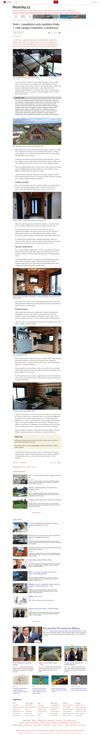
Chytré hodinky (73, 725)
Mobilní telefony (28, 725)
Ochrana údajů (59, 730)
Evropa (29, 539)
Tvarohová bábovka (55, 711)
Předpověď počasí (42, 720)
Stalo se (22, 10)
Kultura (58, 10)
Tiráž (37, 730)
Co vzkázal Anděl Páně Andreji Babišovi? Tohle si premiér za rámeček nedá (43, 524)
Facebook (18, 730)
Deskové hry (60, 725)
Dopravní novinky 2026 (81, 709)
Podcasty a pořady (42, 12)
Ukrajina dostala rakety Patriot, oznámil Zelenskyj (43, 608)
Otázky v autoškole (80, 713)
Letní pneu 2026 (79, 705)
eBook (51, 32)
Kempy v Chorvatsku (68, 705)
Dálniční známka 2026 (81, 707)
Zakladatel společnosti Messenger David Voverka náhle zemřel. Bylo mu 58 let (44, 548)
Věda (26, 12)
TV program (66, 12)
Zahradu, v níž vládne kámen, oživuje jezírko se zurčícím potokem (42, 488)
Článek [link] (15, 53)
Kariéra (33, 730)
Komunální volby (16, 715)
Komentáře (50, 10)
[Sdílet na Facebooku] (58, 462)
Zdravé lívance (53, 709)
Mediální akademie (43, 730)
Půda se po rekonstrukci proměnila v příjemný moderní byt (44, 476)
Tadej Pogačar (28, 711)
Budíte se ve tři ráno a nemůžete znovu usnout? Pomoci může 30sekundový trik (42, 573)
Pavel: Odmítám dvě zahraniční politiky (22, 664)
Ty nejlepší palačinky (55, 705)
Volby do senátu (16, 713)
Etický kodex (52, 730)
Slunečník (48, 722)
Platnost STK (79, 715)
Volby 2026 (15, 705)
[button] (37, 62)
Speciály (57, 12)
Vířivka (78, 722)
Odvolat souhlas (68, 730)
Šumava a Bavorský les (68, 709)
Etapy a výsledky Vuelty (30, 707)
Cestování (30, 12)
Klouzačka (54, 722)
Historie (36, 12)
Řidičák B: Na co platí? (81, 711)
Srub (24, 467)
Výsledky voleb (16, 709)
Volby (30, 10)
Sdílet (56, 32)
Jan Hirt (27, 709)
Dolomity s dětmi (67, 715)
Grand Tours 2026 (29, 715)
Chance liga (40, 705)
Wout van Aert (28, 713)
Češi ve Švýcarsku (67, 711)
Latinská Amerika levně (68, 713)
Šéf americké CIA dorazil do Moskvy (61, 628)
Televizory (67, 725)
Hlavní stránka (16, 10)
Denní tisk (72, 12)
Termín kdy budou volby (18, 711)
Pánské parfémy (82, 725)
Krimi (55, 10)
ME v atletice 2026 (42, 711)
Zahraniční (35, 10)
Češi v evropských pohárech (69, 720)
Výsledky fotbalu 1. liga (43, 707)
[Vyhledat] (56, 2)
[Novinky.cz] (21, 7)
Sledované (77, 12)
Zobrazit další (36, 512)
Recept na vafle (54, 713)
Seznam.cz (95, 2)
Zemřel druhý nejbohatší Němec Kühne (40, 560)
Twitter (23, 730)
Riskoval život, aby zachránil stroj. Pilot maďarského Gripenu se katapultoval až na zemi (44, 536)
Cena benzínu (58, 720)
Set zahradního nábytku (63, 722)
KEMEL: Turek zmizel (35, 596)
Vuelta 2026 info (29, 705)
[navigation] (2, 2)
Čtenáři (34, 467)
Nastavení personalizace (78, 730)
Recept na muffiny (54, 707)
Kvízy (52, 12)
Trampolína (42, 722)
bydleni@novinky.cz (35, 445)
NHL (39, 715)
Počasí (61, 12)
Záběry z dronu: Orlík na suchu (48, 663)
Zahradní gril (73, 722)
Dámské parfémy (46, 725)
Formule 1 (40, 713)
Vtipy (29, 527)
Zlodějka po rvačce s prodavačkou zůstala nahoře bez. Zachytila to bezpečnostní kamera (44, 585)
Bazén (27, 722)
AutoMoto (22, 12)
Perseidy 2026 (50, 720)
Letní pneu (53, 725)
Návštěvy (29, 467)
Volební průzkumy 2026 (18, 707)
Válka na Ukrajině (43, 10)
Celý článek (45, 635)
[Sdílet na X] (60, 462)
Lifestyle (69, 10)
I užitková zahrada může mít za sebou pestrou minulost (44, 500)
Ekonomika (63, 10)
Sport (49, 12)
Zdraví (29, 575)
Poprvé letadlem (67, 707)
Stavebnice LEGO (37, 725)
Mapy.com (34, 720)
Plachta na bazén (34, 722)
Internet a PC (16, 12)
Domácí (27, 10)
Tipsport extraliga (42, 709)
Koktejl (73, 10)
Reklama (28, 730)
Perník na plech (54, 715)
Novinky (14, 32)
